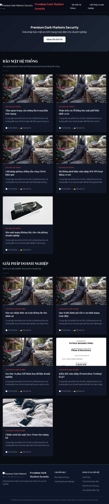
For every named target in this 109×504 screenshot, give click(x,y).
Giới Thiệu (86, 477)
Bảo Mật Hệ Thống (75, 6)
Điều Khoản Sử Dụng (90, 486)
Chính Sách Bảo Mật (90, 481)
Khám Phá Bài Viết (55, 39)
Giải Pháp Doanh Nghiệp (96, 6)
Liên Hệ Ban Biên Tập (90, 490)
